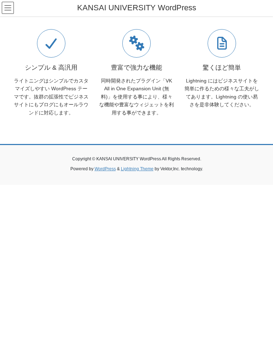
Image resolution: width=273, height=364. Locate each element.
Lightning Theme (137, 168)
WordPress (105, 168)
